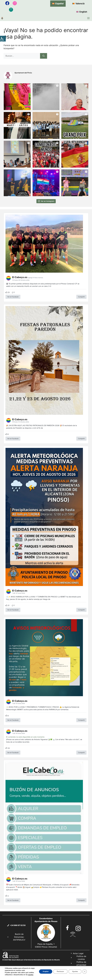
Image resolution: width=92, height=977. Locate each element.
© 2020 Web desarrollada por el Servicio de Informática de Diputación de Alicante (31, 960)
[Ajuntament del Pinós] (2, 18)
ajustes (30, 975)
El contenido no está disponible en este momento (25, 737)
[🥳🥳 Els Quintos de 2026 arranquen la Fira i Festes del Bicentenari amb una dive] (46, 125)
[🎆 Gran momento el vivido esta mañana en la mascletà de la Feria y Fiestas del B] (46, 96)
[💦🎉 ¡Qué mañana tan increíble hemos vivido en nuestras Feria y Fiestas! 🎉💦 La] (17, 96)
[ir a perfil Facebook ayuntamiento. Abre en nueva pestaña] (67, 927)
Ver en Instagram (47, 201)
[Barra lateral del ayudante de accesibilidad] (3, 38)
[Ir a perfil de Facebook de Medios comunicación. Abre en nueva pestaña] (7, 3)
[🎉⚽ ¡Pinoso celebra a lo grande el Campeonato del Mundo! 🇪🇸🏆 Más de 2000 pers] (46, 154)
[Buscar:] (22, 56)
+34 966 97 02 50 (18, 925)
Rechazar (60, 971)
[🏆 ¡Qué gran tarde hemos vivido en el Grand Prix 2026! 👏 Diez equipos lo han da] (74, 125)
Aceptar (46, 971)
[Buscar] (43, 56)
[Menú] (88, 18)
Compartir (81, 297)
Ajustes (75, 971)
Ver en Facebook (13, 297)
